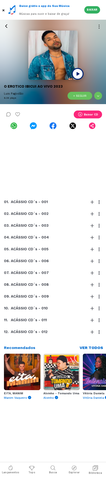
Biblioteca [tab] (95, 473)
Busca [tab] (53, 472)
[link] (14, 126)
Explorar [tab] (74, 472)
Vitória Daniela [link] (93, 397)
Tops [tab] (31, 472)
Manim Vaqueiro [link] (15, 397)
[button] (4, 10)
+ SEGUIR (80, 95)
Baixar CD (91, 114)
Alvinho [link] (48, 397)
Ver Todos (91, 347)
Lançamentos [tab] (10, 472)
